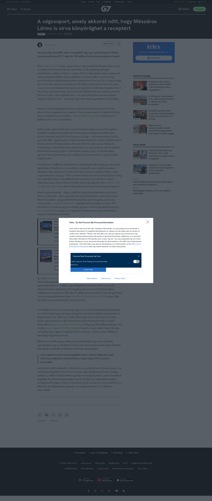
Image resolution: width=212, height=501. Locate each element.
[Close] (148, 222)
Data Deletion (92, 278)
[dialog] (106, 250)
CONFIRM (88, 270)
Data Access (106, 278)
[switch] (136, 261)
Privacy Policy (120, 278)
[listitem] (105, 256)
